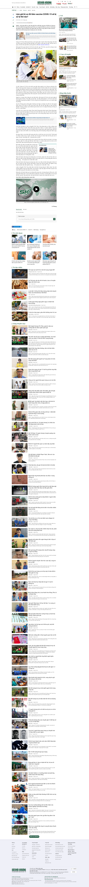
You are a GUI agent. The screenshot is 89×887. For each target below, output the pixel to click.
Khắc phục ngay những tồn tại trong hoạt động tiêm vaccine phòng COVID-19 (49, 262)
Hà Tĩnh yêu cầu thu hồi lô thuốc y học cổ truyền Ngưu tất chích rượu (41, 281)
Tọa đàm (23, 846)
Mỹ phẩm (46, 859)
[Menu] (74, 7)
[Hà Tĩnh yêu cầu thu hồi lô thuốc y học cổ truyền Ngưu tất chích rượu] (20, 284)
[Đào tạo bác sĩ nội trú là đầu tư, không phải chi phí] (68, 100)
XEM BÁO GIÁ (55, 876)
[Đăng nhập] (70, 1)
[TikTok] (58, 1)
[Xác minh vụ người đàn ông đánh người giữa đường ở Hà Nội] (20, 660)
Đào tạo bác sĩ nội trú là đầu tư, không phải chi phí (68, 107)
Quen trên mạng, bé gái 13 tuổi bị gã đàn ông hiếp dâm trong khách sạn (42, 370)
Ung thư (46, 855)
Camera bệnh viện (15, 859)
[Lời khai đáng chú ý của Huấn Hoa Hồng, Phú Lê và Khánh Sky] (20, 596)
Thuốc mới (24, 857)
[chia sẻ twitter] (13, 17)
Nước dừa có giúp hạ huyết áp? (65, 68)
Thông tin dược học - (32, 271)
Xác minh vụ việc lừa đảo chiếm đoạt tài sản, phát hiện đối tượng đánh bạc (42, 529)
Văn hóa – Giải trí (71, 851)
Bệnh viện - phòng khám (36, 846)
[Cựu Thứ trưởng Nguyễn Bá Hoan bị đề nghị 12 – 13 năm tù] (20, 670)
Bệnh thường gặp (48, 846)
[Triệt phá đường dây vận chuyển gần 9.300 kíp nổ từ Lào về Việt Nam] (20, 724)
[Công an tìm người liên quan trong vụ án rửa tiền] (20, 384)
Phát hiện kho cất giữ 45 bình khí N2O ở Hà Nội (41, 465)
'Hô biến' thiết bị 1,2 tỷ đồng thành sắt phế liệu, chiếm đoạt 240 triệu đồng (41, 773)
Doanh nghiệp (70, 847)
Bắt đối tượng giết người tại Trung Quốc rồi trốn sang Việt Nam (41, 359)
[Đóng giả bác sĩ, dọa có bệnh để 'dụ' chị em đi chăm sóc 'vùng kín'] (20, 766)
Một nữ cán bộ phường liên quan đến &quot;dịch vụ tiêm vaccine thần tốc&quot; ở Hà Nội (52, 151)
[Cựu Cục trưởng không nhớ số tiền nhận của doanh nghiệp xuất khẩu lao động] (20, 809)
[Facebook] (60, 1)
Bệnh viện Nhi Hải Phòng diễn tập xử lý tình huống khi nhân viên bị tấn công (71, 47)
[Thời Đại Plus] (70, 4)
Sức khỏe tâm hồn (48, 853)
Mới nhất (24, 209)
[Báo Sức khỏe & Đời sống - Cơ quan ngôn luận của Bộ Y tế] (44, 3)
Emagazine (34, 855)
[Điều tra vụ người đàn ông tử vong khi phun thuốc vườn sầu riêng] (20, 830)
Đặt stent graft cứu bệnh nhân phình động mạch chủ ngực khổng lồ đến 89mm (67, 30)
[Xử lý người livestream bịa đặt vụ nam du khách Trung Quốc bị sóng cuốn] (20, 787)
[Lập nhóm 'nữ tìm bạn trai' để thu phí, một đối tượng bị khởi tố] (20, 628)
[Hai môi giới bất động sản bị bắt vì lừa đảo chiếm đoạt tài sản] (20, 511)
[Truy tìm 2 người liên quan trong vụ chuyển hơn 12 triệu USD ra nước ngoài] (20, 734)
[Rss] (75, 869)
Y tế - (29, 283)
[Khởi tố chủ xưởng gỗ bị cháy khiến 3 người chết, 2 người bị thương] (20, 501)
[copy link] (13, 20)
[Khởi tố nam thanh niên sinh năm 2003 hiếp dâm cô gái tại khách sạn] (20, 745)
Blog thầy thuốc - (62, 109)
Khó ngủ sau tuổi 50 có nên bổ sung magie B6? (41, 270)
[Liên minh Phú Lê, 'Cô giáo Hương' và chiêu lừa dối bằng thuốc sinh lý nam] (20, 426)
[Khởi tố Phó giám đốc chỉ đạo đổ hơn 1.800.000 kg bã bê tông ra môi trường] (20, 416)
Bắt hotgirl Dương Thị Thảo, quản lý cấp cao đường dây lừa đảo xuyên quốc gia (40, 326)
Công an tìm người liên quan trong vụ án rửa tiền (42, 380)
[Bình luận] (13, 26)
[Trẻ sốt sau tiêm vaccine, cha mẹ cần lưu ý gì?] (50, 239)
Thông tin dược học (25, 855)
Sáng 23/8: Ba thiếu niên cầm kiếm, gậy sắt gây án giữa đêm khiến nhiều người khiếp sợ (41, 391)
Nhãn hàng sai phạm (71, 846)
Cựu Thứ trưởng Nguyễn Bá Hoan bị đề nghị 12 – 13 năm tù (42, 667)
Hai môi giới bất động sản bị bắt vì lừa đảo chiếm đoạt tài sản (42, 508)
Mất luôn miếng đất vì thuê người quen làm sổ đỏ (42, 635)
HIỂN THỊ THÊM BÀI (34, 836)
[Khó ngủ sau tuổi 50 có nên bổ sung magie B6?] (20, 273)
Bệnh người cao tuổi (48, 844)
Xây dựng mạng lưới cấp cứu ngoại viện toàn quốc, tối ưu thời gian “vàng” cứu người (72, 40)
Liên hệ (73, 871)
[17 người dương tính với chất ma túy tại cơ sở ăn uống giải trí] (20, 713)
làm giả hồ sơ (43, 229)
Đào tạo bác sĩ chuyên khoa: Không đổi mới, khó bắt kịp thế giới (72, 124)
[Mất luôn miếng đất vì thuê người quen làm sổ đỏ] (20, 639)
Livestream (24, 849)
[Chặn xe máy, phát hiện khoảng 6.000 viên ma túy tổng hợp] (20, 798)
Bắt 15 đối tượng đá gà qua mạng (37, 752)
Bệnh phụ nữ (47, 848)
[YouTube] (62, 1)
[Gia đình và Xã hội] (58, 4)
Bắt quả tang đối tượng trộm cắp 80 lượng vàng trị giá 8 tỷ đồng (41, 550)
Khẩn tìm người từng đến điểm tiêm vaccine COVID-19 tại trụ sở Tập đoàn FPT (18, 246)
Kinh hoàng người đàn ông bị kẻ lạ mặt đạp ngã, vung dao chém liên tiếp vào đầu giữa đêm (42, 487)
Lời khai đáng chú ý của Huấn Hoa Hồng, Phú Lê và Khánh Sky (42, 593)
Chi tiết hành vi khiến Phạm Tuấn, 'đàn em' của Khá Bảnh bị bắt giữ (41, 455)
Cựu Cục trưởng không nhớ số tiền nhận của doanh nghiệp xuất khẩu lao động (40, 805)
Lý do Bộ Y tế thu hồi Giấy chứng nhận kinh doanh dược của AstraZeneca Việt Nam (42, 291)
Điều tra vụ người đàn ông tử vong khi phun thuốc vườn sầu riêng (42, 826)
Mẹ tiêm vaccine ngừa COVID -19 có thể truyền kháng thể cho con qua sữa (33, 262)
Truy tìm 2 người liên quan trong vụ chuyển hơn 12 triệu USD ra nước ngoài (41, 731)
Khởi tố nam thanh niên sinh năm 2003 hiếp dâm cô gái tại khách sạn (42, 741)
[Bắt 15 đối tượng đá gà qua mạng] (20, 755)
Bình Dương (36, 229)
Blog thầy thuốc (65, 93)
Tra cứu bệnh (22, 7)
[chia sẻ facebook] (13, 14)
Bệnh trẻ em (47, 851)
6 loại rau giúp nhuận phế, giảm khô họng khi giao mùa (72, 85)
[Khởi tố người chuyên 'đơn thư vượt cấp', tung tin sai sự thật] (20, 564)
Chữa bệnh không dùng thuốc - (34, 305)
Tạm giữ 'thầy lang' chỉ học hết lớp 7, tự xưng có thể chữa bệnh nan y (41, 603)
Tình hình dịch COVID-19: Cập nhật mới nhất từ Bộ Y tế (38, 117)
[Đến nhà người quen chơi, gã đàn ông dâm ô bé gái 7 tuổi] (20, 819)
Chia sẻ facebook (16, 226)
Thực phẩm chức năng (59, 851)
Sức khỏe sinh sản (58, 857)
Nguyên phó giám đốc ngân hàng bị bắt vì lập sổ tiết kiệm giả (42, 540)
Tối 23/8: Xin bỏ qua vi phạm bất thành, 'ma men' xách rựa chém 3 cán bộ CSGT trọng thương (42, 337)
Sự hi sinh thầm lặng (15, 857)
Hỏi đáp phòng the (58, 855)
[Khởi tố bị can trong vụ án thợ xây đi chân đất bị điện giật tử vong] (20, 575)
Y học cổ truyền (42, 7)
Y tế (15, 7)
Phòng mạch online (64, 7)
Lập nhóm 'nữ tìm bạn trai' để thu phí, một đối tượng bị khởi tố (41, 625)
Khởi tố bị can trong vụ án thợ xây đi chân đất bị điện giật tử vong (41, 572)
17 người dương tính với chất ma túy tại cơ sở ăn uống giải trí (42, 710)
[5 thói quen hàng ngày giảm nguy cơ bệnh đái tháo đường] (20, 305)
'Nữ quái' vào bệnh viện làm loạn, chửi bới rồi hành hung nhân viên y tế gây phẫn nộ (41, 402)
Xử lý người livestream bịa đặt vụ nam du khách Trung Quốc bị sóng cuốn (41, 784)
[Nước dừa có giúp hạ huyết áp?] (68, 61)
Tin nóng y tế (14, 852)
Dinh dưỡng (52, 7)
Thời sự (18, 7)
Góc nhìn (33, 10)
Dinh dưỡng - (31, 314)
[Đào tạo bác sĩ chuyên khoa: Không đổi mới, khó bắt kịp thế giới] (62, 125)
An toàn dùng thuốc (25, 853)
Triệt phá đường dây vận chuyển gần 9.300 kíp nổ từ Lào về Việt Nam (42, 720)
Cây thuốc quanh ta (35, 848)
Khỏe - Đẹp (58, 7)
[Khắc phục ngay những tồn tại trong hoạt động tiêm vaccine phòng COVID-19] (50, 255)
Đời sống (69, 854)
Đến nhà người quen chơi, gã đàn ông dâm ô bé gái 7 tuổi (41, 816)
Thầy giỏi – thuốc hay (36, 844)
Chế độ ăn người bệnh (59, 848)
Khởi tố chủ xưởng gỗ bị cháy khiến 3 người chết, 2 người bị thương (42, 497)
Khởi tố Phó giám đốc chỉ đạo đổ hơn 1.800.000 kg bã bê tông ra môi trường (41, 412)
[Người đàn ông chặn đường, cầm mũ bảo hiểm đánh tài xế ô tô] (20, 352)
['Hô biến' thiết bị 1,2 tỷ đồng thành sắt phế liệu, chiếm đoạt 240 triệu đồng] (20, 777)
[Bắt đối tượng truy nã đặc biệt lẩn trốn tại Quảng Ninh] (20, 702)
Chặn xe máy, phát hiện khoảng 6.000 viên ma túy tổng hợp (42, 795)
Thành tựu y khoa (15, 853)
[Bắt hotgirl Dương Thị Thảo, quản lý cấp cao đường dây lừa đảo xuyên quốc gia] (20, 330)
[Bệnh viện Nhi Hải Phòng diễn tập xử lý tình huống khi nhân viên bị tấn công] (62, 48)
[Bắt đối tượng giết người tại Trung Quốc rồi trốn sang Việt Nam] (20, 362)
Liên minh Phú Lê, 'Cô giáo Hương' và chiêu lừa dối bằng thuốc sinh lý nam (41, 423)
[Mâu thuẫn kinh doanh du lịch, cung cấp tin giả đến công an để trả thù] (20, 681)
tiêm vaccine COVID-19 (43, 44)
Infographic (34, 858)
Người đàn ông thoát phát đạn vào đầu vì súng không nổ (41, 476)
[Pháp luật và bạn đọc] (64, 4)
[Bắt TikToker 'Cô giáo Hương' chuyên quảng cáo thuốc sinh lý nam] (20, 437)
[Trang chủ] (13, 7)
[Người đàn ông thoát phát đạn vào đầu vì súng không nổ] (20, 479)
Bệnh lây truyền (58, 859)
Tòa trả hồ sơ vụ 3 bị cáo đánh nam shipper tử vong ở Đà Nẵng (41, 518)
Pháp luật (25, 10)
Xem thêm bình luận (20, 212)
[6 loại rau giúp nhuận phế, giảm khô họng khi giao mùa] (62, 85)
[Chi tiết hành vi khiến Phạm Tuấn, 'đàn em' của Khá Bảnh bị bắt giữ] (20, 458)
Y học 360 (33, 7)
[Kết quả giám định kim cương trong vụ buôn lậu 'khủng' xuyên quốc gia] (20, 617)
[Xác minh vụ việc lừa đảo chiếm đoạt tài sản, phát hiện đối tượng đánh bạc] (20, 532)
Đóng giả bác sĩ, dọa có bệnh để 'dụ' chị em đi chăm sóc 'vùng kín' (41, 763)
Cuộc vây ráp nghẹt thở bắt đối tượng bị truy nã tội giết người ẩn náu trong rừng (41, 646)
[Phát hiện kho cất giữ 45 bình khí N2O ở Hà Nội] (20, 469)
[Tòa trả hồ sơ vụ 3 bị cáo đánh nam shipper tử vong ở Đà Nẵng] (20, 522)
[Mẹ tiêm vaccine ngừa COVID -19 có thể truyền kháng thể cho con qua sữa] (34, 255)
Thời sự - (30, 734)
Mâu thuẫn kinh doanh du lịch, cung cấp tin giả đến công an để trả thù (41, 678)
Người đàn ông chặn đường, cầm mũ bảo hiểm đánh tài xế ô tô (41, 349)
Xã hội (21, 10)
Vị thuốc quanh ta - (70, 87)
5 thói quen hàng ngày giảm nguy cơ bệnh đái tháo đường (41, 302)
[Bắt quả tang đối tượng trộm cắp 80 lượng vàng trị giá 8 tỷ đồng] (20, 554)
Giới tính (47, 7)
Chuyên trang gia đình (72, 852)
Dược (37, 7)
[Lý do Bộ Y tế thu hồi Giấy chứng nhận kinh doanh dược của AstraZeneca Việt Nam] (20, 295)
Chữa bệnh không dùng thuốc (36, 851)
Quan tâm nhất (19, 209)
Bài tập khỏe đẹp (48, 862)
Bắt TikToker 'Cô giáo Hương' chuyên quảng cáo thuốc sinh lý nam (41, 433)
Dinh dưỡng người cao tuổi (60, 846)
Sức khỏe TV (28, 7)
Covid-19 (30, 229)
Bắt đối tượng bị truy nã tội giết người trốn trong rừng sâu (41, 688)
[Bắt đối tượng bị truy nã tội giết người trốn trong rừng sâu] (20, 692)
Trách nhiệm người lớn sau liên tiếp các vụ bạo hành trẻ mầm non (72, 116)
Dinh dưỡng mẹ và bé (59, 844)
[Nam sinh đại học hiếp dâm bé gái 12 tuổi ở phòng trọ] (20, 585)
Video (33, 856)
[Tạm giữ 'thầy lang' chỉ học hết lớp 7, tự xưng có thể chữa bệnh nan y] (20, 607)
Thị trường (71, 7)
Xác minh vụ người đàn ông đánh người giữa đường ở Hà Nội (40, 656)
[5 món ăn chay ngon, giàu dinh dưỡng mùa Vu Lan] (20, 316)
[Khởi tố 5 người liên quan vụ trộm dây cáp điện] (20, 447)
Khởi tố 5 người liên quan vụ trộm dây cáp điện (41, 444)
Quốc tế (29, 10)
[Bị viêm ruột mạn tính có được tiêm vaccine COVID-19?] (19, 255)
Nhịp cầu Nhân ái (71, 849)
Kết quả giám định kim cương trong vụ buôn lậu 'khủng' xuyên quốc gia (41, 614)
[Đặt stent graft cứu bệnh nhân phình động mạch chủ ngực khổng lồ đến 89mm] (68, 22)
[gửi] (54, 219)
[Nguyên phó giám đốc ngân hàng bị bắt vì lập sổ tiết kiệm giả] (20, 543)
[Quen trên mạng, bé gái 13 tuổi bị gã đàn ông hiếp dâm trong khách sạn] (20, 373)
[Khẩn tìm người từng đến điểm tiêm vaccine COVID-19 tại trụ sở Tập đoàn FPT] (19, 239)
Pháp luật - (30, 329)
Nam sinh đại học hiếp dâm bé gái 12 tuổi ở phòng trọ (40, 582)
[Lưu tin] (13, 23)
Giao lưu (23, 847)
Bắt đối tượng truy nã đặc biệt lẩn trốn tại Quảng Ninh (42, 699)
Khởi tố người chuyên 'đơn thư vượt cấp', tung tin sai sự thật (42, 561)
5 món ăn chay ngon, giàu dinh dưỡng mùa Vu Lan (42, 312)
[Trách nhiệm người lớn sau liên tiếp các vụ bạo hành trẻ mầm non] (62, 117)
